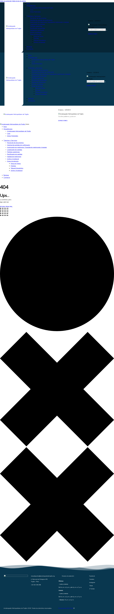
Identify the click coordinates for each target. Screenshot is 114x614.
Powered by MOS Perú (65, 608)
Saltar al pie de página (19, 1)
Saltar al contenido (6, 1)
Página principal (6, 206)
